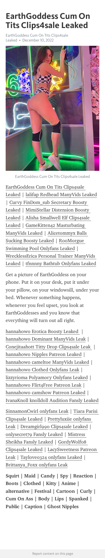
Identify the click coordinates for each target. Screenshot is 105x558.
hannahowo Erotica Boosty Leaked (43, 331)
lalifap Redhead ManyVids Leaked (61, 194)
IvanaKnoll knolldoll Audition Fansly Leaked (52, 400)
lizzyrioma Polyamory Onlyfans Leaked (47, 377)
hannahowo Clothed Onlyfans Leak (42, 370)
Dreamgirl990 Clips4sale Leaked (54, 426)
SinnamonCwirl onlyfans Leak (37, 411)
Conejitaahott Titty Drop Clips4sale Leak (49, 347)
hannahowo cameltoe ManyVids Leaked (47, 362)
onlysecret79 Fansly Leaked (34, 434)
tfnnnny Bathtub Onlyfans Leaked (61, 263)
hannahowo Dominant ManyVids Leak (46, 339)
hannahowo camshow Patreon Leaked (45, 393)
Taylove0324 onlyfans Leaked (51, 457)
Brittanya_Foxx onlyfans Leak (37, 465)
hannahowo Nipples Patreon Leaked (44, 354)
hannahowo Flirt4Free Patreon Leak (43, 385)
